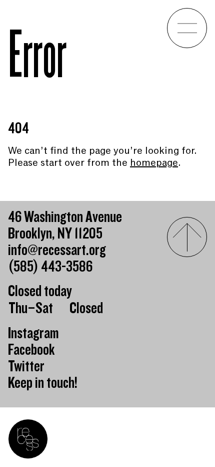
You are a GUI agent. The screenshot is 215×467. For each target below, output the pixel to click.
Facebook (31, 350)
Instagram (33, 333)
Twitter (26, 366)
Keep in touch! (43, 383)
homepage (154, 162)
